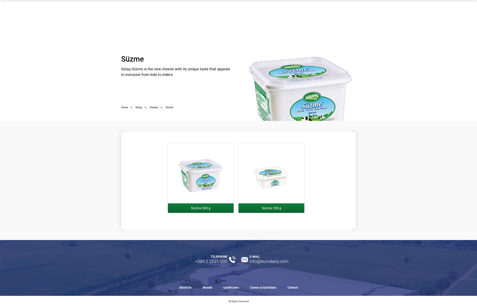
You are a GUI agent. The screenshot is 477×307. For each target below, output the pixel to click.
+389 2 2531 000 (211, 261)
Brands (207, 287)
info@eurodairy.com (269, 261)
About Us (185, 287)
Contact (293, 287)
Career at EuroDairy (263, 287)
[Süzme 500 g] (201, 178)
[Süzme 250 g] (271, 178)
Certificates (231, 287)
